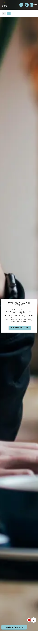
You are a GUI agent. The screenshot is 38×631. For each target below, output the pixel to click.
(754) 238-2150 (9, 188)
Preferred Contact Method (14, 233)
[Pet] (27, 5)
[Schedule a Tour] (32, 5)
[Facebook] (4, 192)
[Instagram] (7, 192)
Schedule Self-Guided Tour (14, 627)
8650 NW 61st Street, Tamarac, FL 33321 (18, 184)
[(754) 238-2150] (21, 5)
